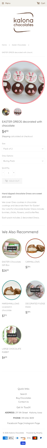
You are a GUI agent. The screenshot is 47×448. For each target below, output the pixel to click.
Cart (42, 3)
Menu (7, 3)
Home (4, 45)
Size (3, 143)
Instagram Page (32, 423)
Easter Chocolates (19, 45)
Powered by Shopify (34, 433)
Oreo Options (7, 156)
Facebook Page (15, 423)
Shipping (6, 136)
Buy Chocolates (23, 398)
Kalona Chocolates (16, 433)
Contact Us (23, 401)
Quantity (5, 168)
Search (23, 394)
